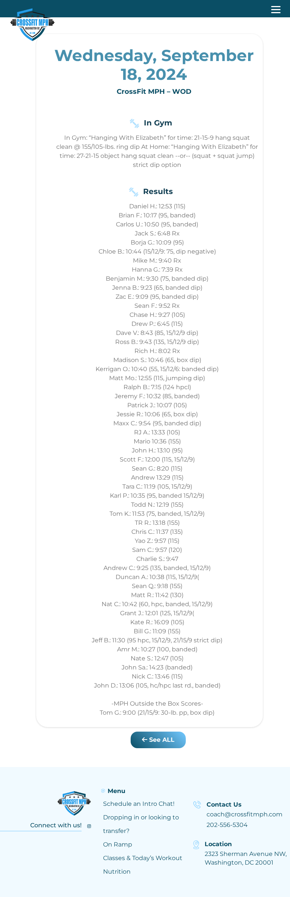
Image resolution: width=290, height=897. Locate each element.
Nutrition (117, 871)
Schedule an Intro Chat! (138, 803)
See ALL (160, 739)
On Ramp (117, 844)
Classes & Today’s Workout (142, 858)
